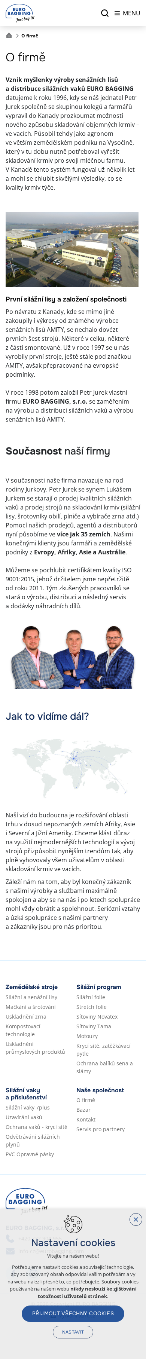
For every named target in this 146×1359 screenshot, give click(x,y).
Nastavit (73, 1332)
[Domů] (11, 34)
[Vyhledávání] (104, 13)
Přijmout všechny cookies (73, 1313)
